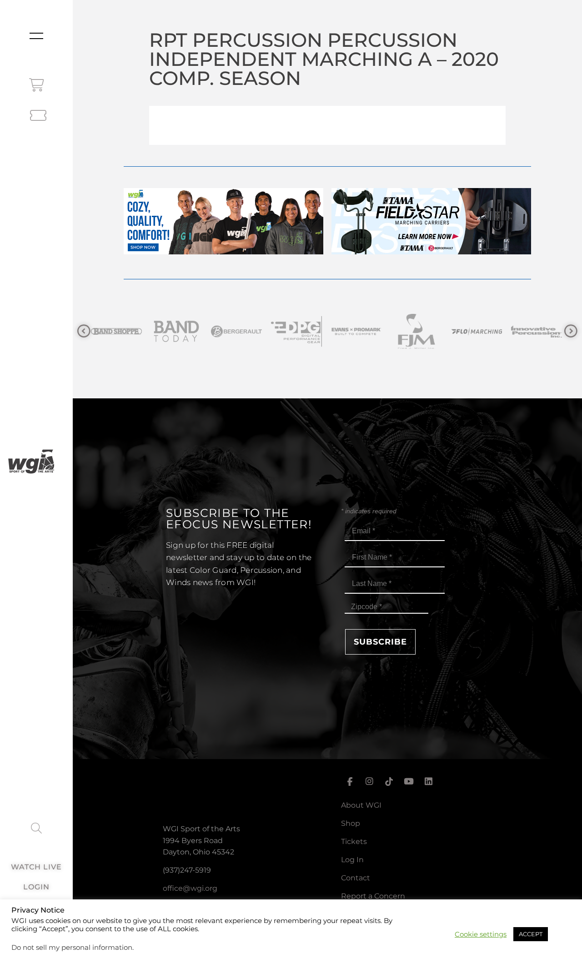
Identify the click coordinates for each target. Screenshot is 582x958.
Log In (352, 859)
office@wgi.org (190, 888)
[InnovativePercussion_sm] (495, 331)
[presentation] (83, 331)
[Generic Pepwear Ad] (223, 252)
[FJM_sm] (375, 331)
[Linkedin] (428, 781)
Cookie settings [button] (481, 934)
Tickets (354, 841)
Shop (350, 823)
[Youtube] (408, 781)
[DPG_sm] (255, 331)
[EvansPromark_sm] (315, 331)
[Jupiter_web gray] (555, 331)
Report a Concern (373, 896)
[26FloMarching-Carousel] (435, 331)
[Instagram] (369, 781)
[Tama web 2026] (431, 252)
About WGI (361, 805)
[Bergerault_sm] (195, 331)
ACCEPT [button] (530, 934)
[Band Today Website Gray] (135, 331)
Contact (355, 878)
